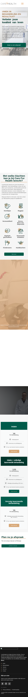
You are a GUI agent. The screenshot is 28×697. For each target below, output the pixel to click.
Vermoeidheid (7, 221)
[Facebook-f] (2, 683)
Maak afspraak (14, 451)
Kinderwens (7, 248)
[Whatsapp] (9, 683)
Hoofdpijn (7, 211)
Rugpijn (20, 211)
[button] (22, 3)
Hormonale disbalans (20, 236)
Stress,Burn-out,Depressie (20, 222)
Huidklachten (20, 248)
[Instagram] (6, 683)
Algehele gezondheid (7, 236)
